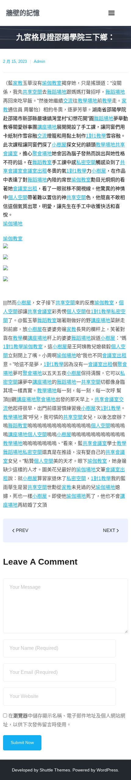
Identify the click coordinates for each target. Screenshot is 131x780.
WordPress (107, 769)
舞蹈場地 (56, 92)
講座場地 (47, 127)
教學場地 (87, 100)
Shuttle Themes (55, 769)
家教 (18, 83)
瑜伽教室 (52, 83)
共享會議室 (39, 311)
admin (39, 61)
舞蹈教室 (42, 162)
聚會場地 (42, 153)
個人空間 (17, 197)
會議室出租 (35, 171)
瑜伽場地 (13, 223)
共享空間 (32, 92)
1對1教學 (96, 135)
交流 (68, 100)
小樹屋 (59, 144)
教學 (107, 100)
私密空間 (86, 162)
